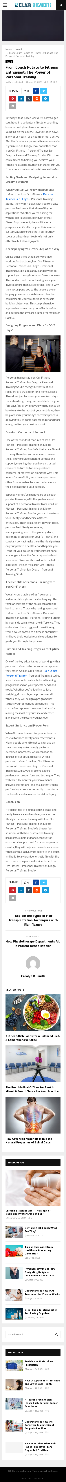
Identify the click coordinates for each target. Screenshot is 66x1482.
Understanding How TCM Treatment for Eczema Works (42, 1292)
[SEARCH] (56, 1334)
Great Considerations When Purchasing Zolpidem (41, 1311)
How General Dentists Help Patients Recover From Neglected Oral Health (40, 1446)
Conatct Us (25, 1478)
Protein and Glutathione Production (39, 1362)
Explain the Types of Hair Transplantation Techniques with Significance (33, 920)
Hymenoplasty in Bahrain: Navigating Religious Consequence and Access (40, 1272)
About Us (38, 1478)
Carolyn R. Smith (16, 82)
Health (9, 62)
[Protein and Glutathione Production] (14, 1365)
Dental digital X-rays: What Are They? (41, 1229)
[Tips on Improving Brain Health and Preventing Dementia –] (14, 1251)
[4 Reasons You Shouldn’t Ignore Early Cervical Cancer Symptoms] (14, 1404)
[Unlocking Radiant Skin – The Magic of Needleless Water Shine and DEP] (33, 1188)
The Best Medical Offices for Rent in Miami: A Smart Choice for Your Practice (32, 1089)
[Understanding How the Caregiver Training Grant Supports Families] (14, 1426)
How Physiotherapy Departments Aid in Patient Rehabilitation (33, 943)
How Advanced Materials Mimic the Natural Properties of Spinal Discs (29, 1140)
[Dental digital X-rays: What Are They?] (14, 1232)
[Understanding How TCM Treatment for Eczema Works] (14, 1295)
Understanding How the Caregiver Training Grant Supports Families (39, 1425)
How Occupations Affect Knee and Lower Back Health (42, 1382)
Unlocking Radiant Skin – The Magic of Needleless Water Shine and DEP (28, 1212)
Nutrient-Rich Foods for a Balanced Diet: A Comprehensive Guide (33, 1038)
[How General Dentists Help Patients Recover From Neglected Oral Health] (14, 1447)
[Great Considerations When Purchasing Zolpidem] (14, 1314)
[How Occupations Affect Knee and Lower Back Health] (14, 1384)
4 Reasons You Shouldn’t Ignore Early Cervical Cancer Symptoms (41, 1403)
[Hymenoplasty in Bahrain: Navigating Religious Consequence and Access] (14, 1273)
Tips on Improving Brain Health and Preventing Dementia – (39, 1250)
